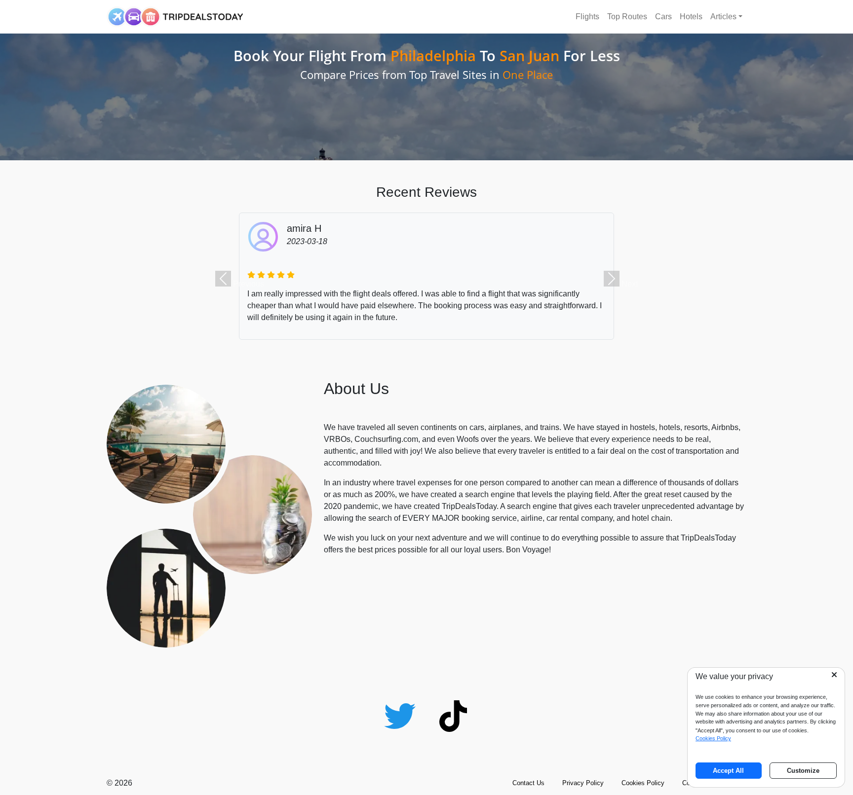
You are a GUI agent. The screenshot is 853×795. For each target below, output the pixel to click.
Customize (803, 770)
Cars (663, 16)
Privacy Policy (583, 783)
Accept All (728, 770)
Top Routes (627, 16)
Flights (587, 16)
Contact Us (528, 783)
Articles (723, 16)
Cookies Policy (642, 783)
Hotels (691, 16)
